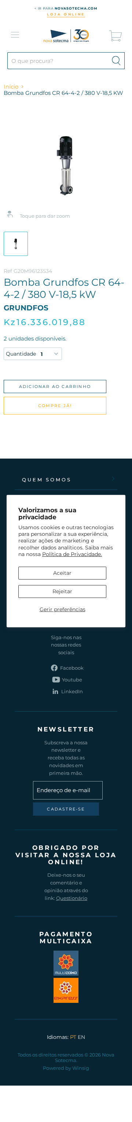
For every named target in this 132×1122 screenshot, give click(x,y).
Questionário (71, 898)
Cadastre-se (66, 809)
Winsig (80, 1068)
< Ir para (66, 8)
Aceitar (62, 573)
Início (11, 86)
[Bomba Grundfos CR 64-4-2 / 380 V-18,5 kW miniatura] (15, 244)
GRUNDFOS (26, 307)
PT (73, 1037)
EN (81, 1037)
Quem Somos (47, 479)
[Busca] (116, 60)
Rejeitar (62, 591)
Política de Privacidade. (72, 554)
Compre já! (55, 405)
